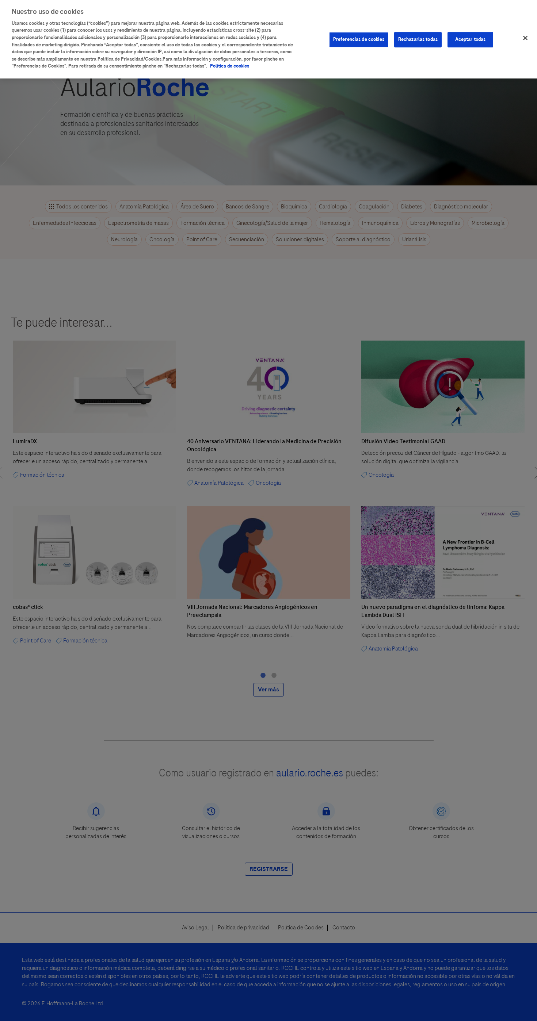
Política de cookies (229, 66)
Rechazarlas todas (418, 39)
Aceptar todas (470, 39)
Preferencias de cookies (358, 39)
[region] (268, 39)
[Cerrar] (525, 38)
